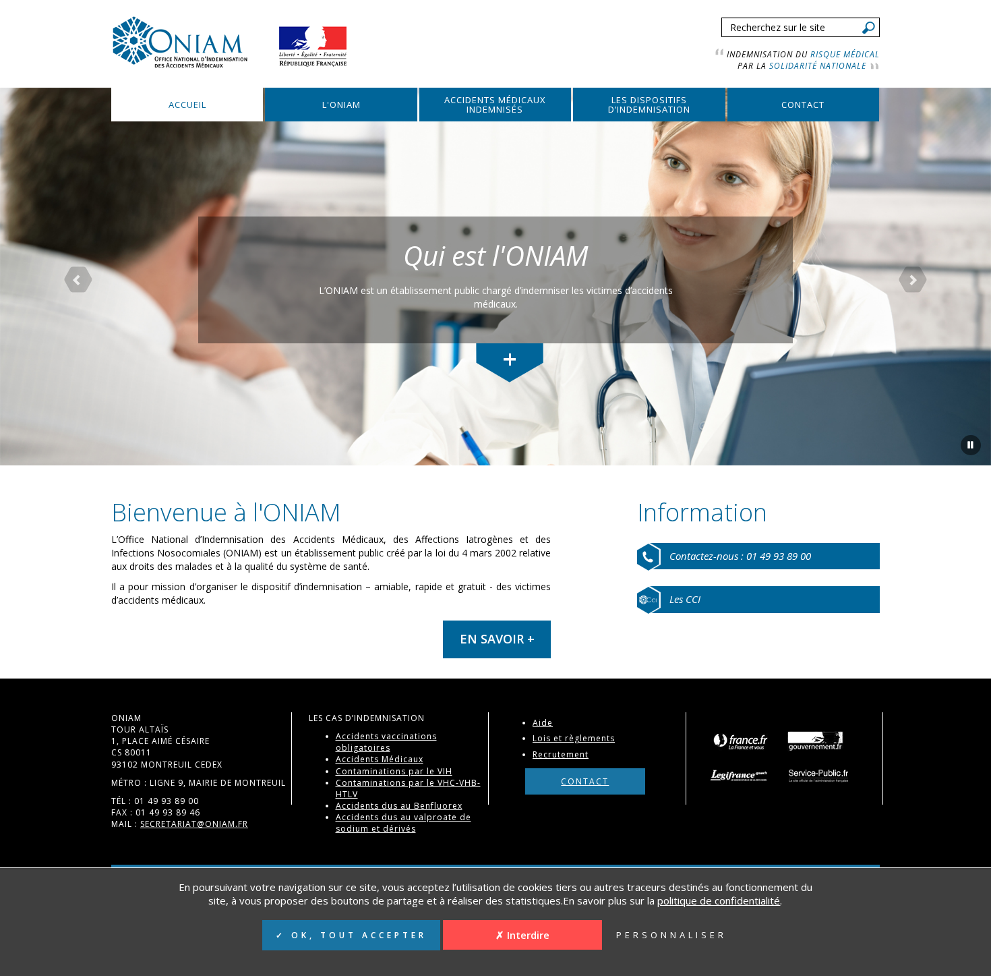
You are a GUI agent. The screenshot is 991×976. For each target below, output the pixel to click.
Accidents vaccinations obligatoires (386, 741)
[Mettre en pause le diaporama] (971, 445)
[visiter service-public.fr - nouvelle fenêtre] (820, 774)
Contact (585, 781)
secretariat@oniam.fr (194, 824)
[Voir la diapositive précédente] (74, 276)
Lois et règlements (574, 738)
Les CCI (684, 599)
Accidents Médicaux (379, 759)
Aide (543, 722)
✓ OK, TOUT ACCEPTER (351, 935)
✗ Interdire (522, 935)
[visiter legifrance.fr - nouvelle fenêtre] (743, 774)
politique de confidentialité (718, 900)
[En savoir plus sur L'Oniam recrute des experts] (509, 362)
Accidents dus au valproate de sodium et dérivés (403, 822)
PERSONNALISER (671, 935)
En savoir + (497, 639)
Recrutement (561, 754)
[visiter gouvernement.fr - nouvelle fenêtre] (815, 740)
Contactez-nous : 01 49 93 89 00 (740, 556)
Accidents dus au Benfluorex (399, 805)
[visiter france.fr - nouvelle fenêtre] (740, 740)
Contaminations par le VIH (394, 771)
